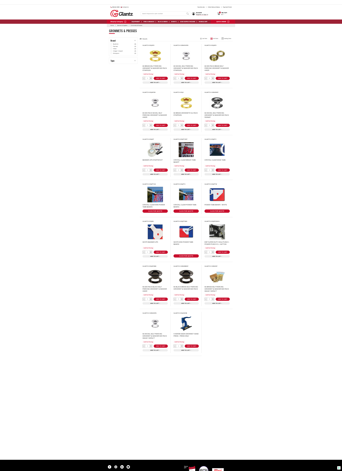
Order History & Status (214, 7)
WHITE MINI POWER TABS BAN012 (183, 243)
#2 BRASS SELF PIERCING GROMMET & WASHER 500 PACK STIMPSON (154, 68)
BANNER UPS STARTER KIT (152, 160)
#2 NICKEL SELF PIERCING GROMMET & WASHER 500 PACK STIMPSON (185, 68)
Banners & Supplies (122, 25)
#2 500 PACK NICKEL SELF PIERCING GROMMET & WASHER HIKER (154, 115)
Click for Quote (155, 211)
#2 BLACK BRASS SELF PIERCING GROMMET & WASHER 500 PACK (185, 288)
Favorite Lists (201, 7)
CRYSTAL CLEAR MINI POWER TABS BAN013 (153, 206)
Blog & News (163, 21)
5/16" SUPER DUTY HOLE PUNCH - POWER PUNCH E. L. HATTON (216, 243)
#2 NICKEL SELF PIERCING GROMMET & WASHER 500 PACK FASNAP (216, 115)
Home (112, 25)
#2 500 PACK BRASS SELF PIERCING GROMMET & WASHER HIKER (216, 68)
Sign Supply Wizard (187, 21)
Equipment (136, 21)
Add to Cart (160, 78)
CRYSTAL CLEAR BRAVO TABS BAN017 (184, 161)
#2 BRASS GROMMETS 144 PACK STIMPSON (185, 114)
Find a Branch (148, 21)
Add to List (154, 82)
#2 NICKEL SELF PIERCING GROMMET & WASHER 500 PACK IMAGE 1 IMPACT (154, 336)
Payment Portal (227, 7)
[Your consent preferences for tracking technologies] (339, 468)
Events (174, 21)
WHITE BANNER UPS (150, 242)
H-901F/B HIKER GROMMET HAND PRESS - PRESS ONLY (186, 335)
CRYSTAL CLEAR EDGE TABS (215, 160)
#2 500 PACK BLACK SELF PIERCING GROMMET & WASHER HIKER (154, 289)
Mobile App (203, 21)
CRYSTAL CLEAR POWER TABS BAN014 (184, 206)
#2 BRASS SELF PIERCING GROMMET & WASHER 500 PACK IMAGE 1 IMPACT (216, 289)
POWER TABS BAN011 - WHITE (215, 205)
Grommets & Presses (136, 25)
